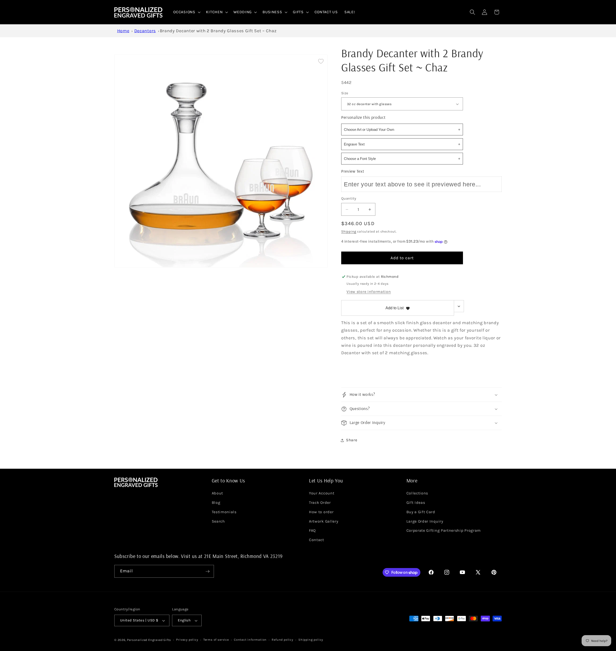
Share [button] (351, 440)
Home (123, 30)
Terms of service (216, 639)
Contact (316, 539)
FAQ (312, 530)
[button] (186, 12)
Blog (216, 502)
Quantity (348, 198)
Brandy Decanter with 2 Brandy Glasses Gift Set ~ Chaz (218, 30)
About (217, 493)
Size (344, 93)
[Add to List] (321, 61)
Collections (417, 493)
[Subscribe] (207, 571)
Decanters (145, 30)
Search (218, 521)
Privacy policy (187, 639)
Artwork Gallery (323, 521)
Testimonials (224, 512)
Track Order (320, 502)
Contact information (250, 639)
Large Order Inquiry (424, 521)
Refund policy (282, 639)
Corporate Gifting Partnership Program (443, 530)
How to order (321, 512)
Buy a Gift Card (420, 512)
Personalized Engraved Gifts (149, 640)
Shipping (348, 232)
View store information (368, 292)
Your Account (321, 493)
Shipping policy (310, 639)
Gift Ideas (415, 502)
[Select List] (459, 306)
